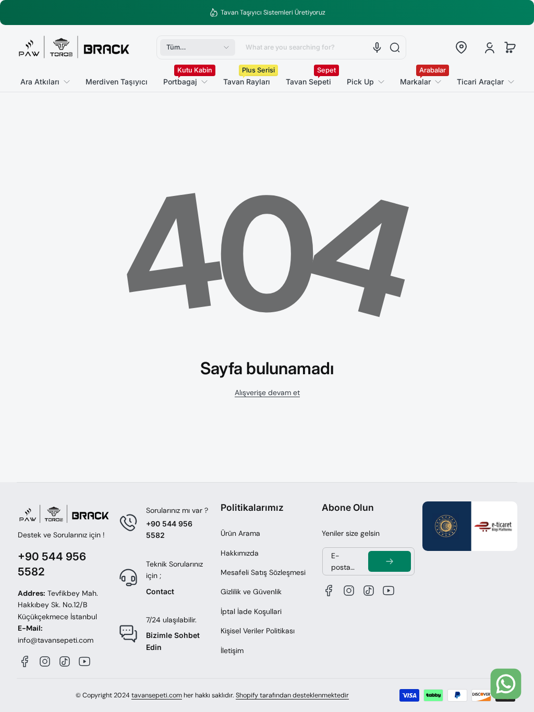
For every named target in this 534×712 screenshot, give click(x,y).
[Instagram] (45, 661)
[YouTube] (84, 661)
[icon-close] (508, 646)
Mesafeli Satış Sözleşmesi (263, 572)
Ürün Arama (240, 533)
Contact (160, 591)
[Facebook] (25, 661)
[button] (197, 47)
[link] (481, 82)
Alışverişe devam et (267, 392)
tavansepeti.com (156, 695)
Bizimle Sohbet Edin (173, 641)
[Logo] (74, 47)
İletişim (232, 650)
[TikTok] (64, 661)
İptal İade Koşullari (251, 611)
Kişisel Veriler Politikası (258, 630)
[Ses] (377, 47)
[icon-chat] (505, 683)
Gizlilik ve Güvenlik (251, 591)
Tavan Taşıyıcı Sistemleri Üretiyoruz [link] (273, 12)
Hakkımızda (240, 553)
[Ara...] (394, 47)
